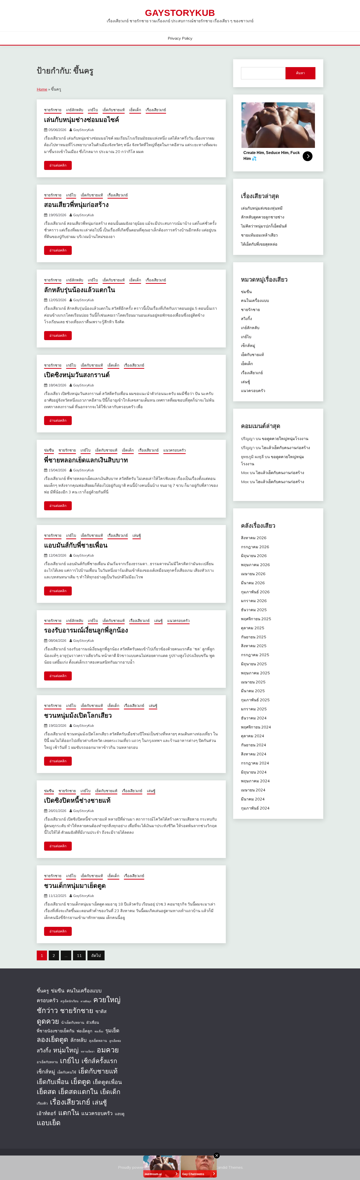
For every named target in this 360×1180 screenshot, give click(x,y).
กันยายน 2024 (253, 744)
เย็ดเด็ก (135, 109)
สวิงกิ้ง (246, 318)
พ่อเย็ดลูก (84, 1030)
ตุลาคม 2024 (252, 735)
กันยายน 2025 (253, 636)
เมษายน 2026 (253, 573)
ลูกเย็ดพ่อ (115, 1041)
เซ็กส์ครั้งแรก (99, 1061)
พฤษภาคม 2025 (255, 672)
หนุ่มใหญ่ (66, 1050)
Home (42, 89)
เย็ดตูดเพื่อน (107, 1081)
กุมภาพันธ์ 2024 (255, 808)
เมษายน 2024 (253, 789)
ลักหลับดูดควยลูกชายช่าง (262, 217)
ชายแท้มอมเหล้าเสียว (259, 235)
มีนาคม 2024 (253, 799)
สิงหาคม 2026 (253, 537)
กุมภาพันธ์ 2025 (255, 699)
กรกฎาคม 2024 (255, 763)
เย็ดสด (46, 1091)
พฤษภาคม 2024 (255, 780)
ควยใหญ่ (106, 999)
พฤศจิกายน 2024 (256, 727)
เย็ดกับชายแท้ (114, 109)
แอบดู (119, 1113)
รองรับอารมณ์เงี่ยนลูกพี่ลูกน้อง (86, 630)
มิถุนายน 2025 (254, 663)
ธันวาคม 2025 (254, 609)
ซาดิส (101, 1011)
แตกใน (68, 1112)
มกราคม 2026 (254, 600)
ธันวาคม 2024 (254, 717)
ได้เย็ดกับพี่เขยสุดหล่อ (259, 244)
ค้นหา (300, 73)
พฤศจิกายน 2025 (256, 618)
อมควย (108, 1049)
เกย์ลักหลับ (74, 109)
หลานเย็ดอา (88, 1051)
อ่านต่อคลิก (57, 165)
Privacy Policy (180, 38)
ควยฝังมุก (86, 1001)
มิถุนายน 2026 (254, 555)
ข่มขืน (49, 450)
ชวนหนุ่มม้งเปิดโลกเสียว (78, 715)
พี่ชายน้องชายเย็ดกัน (55, 1030)
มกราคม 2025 (254, 708)
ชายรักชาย (52, 109)
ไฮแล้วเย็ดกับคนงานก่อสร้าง (286, 447)
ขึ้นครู (43, 991)
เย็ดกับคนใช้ (66, 1072)
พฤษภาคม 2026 (255, 564)
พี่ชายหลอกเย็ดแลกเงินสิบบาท (86, 460)
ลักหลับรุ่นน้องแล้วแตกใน (79, 290)
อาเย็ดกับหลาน (47, 1062)
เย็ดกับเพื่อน (53, 1081)
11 (79, 955)
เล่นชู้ (136, 535)
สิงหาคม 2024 (253, 753)
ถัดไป (96, 955)
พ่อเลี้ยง (99, 1031)
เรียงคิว (42, 1103)
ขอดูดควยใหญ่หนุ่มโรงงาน (285, 438)
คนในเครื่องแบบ (255, 300)
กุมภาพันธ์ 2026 (255, 591)
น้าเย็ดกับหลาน (72, 1022)
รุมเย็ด (112, 1030)
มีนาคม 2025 (253, 690)
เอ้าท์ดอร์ (46, 1113)
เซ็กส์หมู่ (248, 345)
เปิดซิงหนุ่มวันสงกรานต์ (77, 374)
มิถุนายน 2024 (254, 772)
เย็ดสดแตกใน (78, 1091)
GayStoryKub (180, 13)
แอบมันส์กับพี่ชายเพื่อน (76, 545)
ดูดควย (48, 1021)
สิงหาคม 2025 (253, 645)
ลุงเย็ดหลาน (98, 1040)
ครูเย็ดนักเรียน (69, 1001)
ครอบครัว (47, 1000)
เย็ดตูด (81, 1081)
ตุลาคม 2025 (252, 627)
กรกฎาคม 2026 (255, 546)
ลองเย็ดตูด (52, 1039)
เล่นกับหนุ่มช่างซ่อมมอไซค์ (81, 119)
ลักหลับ (78, 1040)
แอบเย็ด (48, 1122)
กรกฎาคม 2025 (255, 654)
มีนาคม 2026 (253, 582)
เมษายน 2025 (253, 681)
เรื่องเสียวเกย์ (156, 109)
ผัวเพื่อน (92, 1022)
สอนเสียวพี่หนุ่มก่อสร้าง (76, 204)
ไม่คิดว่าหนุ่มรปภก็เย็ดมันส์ (264, 226)
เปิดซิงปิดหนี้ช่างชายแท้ (77, 800)
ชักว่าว (47, 1010)
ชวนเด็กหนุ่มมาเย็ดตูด (75, 885)
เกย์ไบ (93, 109)
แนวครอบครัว (174, 450)
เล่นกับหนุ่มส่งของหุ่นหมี (262, 208)
